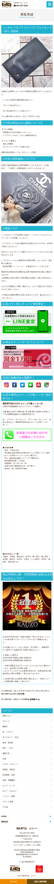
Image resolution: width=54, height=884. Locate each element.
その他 (5, 807)
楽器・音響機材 (9, 780)
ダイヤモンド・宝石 (10, 737)
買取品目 (4, 822)
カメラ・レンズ (9, 786)
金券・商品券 (8, 743)
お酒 (4, 759)
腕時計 (5, 726)
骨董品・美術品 (9, 769)
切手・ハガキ (8, 748)
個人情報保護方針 (28, 862)
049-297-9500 (15, 458)
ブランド (6, 721)
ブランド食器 (8, 802)
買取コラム (7, 716)
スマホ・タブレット (10, 764)
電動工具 (6, 753)
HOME (4, 816)
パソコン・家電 (9, 796)
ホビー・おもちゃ (10, 791)
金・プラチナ (8, 732)
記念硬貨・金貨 (9, 775)
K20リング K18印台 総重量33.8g (27, 699)
